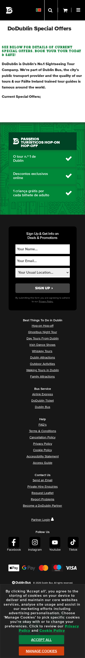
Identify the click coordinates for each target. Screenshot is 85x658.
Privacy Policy (42, 443)
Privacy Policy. (46, 301)
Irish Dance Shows (42, 344)
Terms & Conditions (42, 431)
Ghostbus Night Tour (42, 332)
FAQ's (43, 424)
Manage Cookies (41, 651)
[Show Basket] (64, 10)
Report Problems (42, 499)
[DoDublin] (9, 10)
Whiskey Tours (42, 351)
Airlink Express (42, 394)
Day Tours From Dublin (43, 338)
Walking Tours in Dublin (42, 370)
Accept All (41, 640)
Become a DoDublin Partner (42, 505)
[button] (79, 9)
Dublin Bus (42, 407)
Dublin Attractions (42, 357)
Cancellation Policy (42, 437)
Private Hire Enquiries (42, 486)
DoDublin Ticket (42, 400)
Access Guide (42, 462)
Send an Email (42, 480)
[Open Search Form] (51, 10)
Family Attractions (42, 376)
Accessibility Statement (43, 456)
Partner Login (40, 519)
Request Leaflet (42, 493)
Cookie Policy (42, 450)
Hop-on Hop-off (42, 325)
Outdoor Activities (42, 364)
